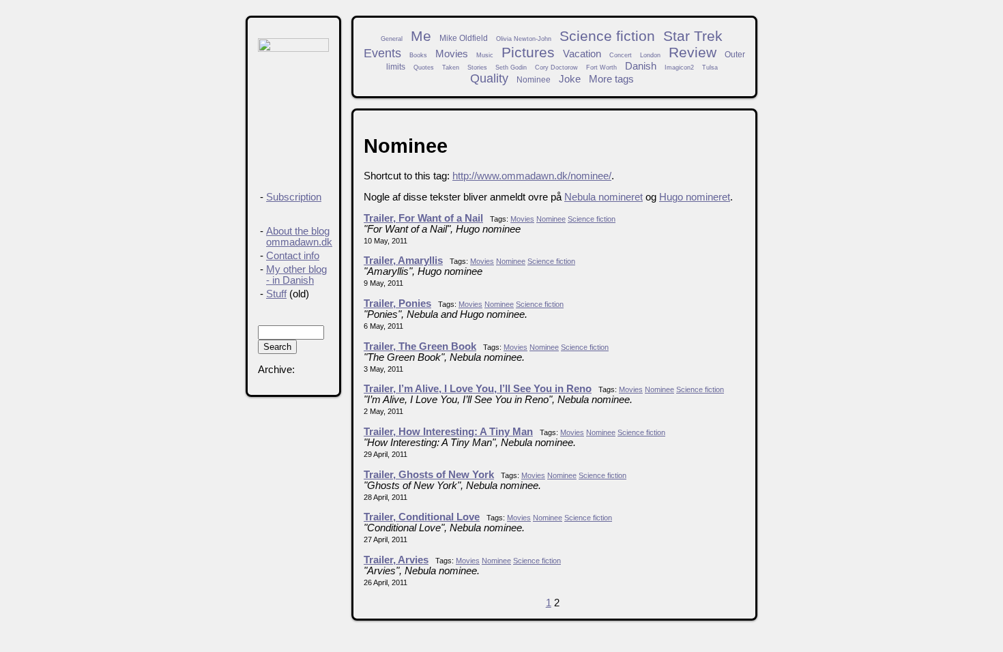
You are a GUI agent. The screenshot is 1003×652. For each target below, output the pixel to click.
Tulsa (710, 67)
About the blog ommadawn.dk (299, 237)
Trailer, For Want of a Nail (423, 218)
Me (421, 36)
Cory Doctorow (556, 67)
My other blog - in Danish (296, 275)
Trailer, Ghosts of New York (429, 474)
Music (484, 55)
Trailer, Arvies (396, 559)
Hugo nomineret (694, 197)
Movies (451, 53)
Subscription (293, 197)
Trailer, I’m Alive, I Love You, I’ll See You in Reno (478, 388)
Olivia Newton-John (523, 38)
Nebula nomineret (603, 197)
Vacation (582, 53)
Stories (477, 67)
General (392, 38)
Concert (620, 55)
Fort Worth (601, 67)
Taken (450, 67)
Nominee (534, 79)
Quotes (423, 67)
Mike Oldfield (463, 37)
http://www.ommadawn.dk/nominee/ (531, 176)
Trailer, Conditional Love (422, 517)
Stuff (276, 293)
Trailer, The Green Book (420, 346)
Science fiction (607, 36)
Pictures (528, 52)
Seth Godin (511, 67)
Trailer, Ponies (397, 303)
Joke (570, 79)
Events (382, 53)
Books (418, 55)
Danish (640, 66)
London (650, 55)
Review (692, 52)
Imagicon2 (679, 67)
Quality (489, 78)
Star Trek (693, 36)
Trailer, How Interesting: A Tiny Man (448, 431)
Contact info (292, 255)
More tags (611, 79)
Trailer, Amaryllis (403, 260)
